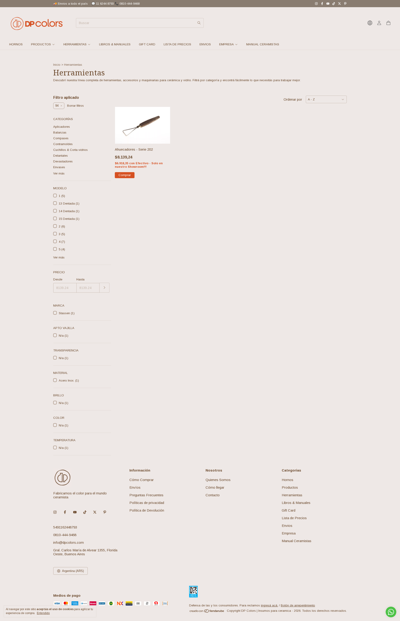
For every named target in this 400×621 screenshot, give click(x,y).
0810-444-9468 (64, 535)
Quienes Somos (218, 480)
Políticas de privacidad (146, 503)
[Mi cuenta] (379, 23)
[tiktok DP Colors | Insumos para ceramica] (333, 3)
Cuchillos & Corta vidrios (70, 150)
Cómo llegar (215, 487)
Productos (41, 44)
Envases (59, 167)
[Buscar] (199, 23)
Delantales (60, 155)
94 (57, 105)
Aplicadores (61, 126)
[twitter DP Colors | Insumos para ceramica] (339, 3)
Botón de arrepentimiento (298, 605)
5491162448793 (65, 527)
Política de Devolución (146, 510)
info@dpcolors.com (68, 542)
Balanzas (59, 132)
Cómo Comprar (141, 480)
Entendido (43, 613)
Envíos (135, 487)
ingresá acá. (269, 605)
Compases (61, 138)
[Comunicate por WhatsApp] (391, 612)
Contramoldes (63, 144)
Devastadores (63, 161)
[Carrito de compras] (388, 23)
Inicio (56, 64)
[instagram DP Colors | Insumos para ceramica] (316, 3)
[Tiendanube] (207, 612)
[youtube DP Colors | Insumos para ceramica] (327, 3)
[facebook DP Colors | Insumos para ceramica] (322, 3)
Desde (57, 279)
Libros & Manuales (115, 44)
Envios (205, 44)
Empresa (226, 44)
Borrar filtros (75, 105)
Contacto (213, 495)
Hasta (80, 279)
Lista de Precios (177, 44)
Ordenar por (293, 99)
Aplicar (104, 288)
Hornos (16, 44)
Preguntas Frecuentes (146, 495)
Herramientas (75, 44)
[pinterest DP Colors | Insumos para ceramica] (345, 3)
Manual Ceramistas (262, 44)
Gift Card (147, 44)
